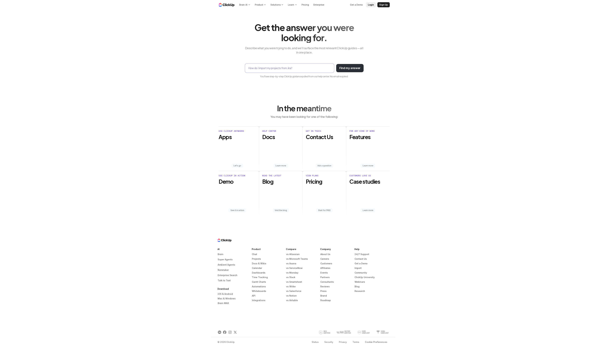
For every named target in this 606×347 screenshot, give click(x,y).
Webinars (360, 281)
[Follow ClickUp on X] (235, 332)
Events (324, 272)
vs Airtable (292, 300)
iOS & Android (225, 294)
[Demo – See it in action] (239, 193)
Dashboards (258, 272)
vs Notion (291, 295)
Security (328, 342)
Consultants (327, 281)
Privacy (343, 342)
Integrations (258, 300)
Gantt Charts (259, 281)
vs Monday (292, 272)
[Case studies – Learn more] (368, 193)
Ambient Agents (226, 264)
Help (356, 249)
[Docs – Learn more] (281, 149)
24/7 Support (362, 254)
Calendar (257, 268)
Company (325, 249)
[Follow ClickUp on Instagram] (230, 332)
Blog (357, 286)
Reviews (325, 286)
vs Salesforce (293, 291)
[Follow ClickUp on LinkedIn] (219, 332)
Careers (324, 258)
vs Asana (291, 263)
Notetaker (223, 270)
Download (223, 288)
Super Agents (225, 259)
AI (219, 249)
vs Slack (290, 277)
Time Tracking (260, 277)
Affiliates (325, 268)
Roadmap (325, 300)
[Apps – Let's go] (239, 149)
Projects (256, 258)
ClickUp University (365, 277)
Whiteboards (259, 291)
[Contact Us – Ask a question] (324, 149)
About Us (325, 254)
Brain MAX (223, 303)
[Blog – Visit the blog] (281, 193)
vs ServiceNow (294, 268)
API (253, 295)
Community (361, 272)
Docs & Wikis (259, 263)
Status (315, 342)
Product (256, 249)
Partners (325, 277)
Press (323, 291)
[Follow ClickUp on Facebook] (225, 332)
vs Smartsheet (294, 281)
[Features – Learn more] (368, 149)
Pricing (305, 4)
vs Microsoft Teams (297, 258)
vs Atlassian (293, 254)
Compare (291, 249)
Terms (356, 342)
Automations (259, 286)
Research (360, 291)
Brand (323, 295)
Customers (326, 263)
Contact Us (361, 258)
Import (358, 268)
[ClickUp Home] (226, 4)
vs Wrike (291, 286)
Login (371, 4)
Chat (254, 254)
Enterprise (318, 4)
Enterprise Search (227, 275)
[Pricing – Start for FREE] (324, 193)
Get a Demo (361, 263)
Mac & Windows (227, 298)
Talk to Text (224, 280)
